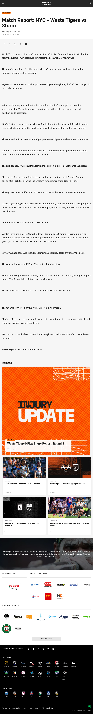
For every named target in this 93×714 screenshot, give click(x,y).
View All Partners (46, 639)
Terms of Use (6, 708)
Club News (6, 12)
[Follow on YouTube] (48, 649)
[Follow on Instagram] (43, 649)
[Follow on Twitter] (38, 649)
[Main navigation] (3, 3)
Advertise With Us (47, 708)
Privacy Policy (16, 708)
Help (30, 708)
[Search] (90, 3)
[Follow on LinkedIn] (53, 649)
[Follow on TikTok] (28, 649)
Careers (25, 708)
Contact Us (37, 708)
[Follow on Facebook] (33, 649)
